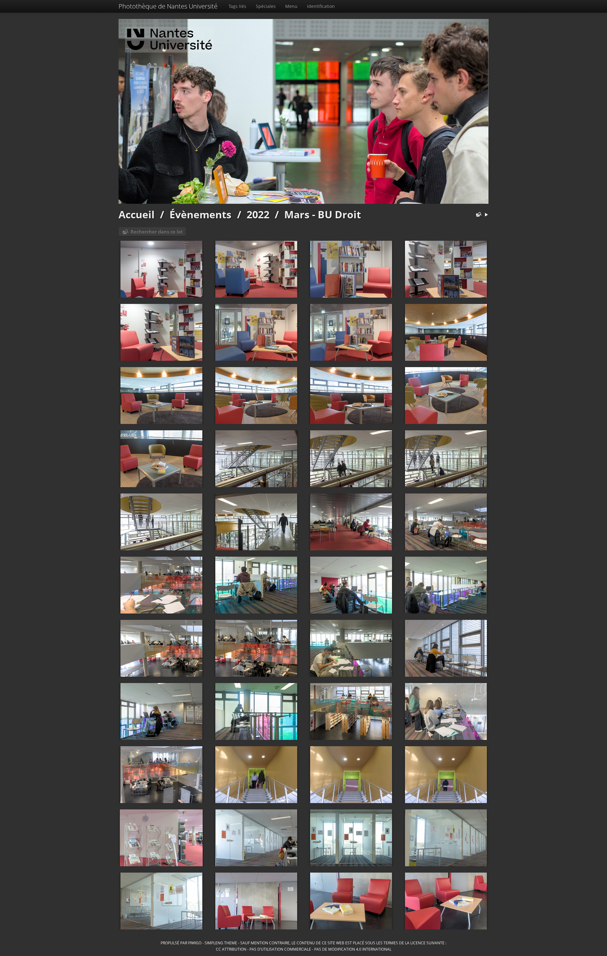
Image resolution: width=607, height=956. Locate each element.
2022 (258, 214)
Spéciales (266, 6)
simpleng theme (221, 942)
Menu (291, 6)
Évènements (200, 214)
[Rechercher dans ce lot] (477, 215)
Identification (321, 6)
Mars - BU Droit (322, 214)
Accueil (137, 214)
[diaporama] (486, 215)
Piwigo (194, 942)
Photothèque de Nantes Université (168, 6)
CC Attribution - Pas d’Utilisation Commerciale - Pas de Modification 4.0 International (303, 949)
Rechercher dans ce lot (157, 231)
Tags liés (237, 6)
